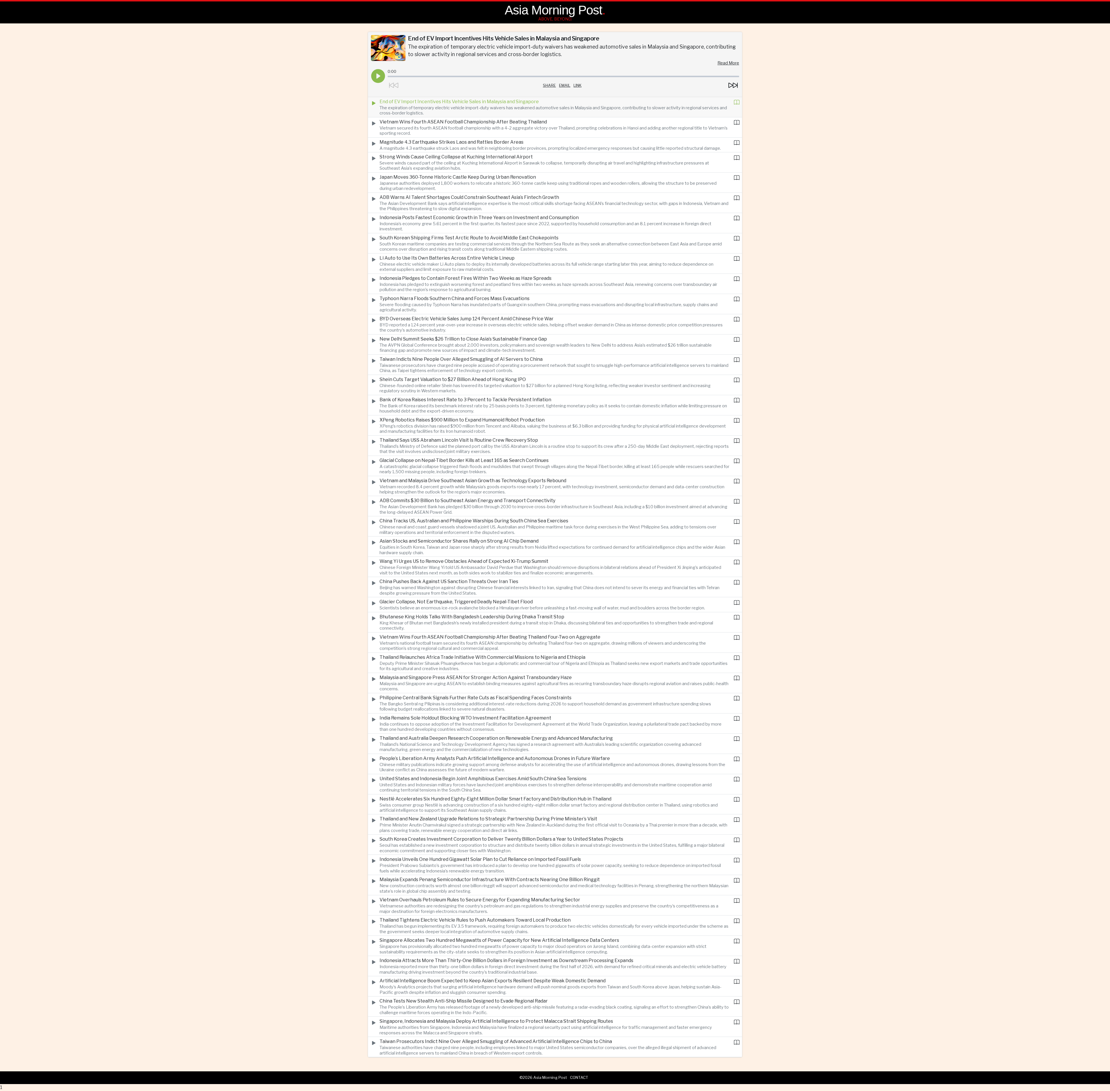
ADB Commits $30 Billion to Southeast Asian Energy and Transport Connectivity (467, 500)
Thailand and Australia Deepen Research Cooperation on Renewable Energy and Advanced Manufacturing (496, 738)
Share (549, 85)
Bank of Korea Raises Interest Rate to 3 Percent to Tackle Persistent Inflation (465, 399)
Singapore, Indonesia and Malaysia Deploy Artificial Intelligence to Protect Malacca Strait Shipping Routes (496, 1021)
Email (564, 85)
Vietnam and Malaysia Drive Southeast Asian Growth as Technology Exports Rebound (473, 480)
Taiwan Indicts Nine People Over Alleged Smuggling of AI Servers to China (461, 359)
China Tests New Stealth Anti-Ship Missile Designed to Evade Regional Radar (464, 1001)
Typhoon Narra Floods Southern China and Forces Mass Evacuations (455, 298)
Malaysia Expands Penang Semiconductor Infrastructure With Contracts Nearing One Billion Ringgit (490, 879)
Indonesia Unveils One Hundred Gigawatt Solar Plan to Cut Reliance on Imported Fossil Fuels (480, 859)
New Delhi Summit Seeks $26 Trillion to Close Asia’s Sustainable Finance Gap (463, 339)
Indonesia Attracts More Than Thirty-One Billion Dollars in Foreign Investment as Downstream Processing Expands (506, 960)
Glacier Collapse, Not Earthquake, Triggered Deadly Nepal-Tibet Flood (456, 601)
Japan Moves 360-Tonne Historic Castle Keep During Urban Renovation (458, 177)
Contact (579, 1077)
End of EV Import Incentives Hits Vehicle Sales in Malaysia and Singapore (459, 101)
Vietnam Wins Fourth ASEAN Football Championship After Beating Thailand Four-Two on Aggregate (490, 637)
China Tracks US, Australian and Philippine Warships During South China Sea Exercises (474, 521)
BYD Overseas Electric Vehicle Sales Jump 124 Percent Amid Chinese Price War (467, 318)
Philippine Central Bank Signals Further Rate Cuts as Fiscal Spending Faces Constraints (475, 697)
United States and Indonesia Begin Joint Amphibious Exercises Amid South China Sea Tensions (483, 778)
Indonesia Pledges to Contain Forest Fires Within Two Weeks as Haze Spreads (466, 278)
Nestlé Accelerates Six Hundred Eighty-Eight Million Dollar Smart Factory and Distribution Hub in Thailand (495, 799)
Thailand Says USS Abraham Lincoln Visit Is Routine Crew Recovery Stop (459, 440)
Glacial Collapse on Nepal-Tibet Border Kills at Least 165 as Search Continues (464, 460)
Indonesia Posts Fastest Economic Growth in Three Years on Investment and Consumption (479, 217)
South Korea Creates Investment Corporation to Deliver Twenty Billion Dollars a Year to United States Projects (501, 839)
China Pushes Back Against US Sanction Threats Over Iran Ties (449, 581)
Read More (728, 63)
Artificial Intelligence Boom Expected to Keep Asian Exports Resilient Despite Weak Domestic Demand (493, 980)
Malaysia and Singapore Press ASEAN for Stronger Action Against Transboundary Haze (476, 677)
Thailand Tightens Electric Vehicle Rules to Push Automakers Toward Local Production (475, 920)
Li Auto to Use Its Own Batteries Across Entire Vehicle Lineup (447, 258)
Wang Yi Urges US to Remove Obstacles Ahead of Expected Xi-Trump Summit (464, 561)
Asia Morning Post (553, 10)
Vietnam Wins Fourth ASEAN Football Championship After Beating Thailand (463, 122)
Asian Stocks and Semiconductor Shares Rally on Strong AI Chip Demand (459, 541)
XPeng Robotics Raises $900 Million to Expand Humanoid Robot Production (462, 420)
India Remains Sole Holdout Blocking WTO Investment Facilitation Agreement (465, 718)
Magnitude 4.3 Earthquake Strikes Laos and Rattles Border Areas (451, 142)
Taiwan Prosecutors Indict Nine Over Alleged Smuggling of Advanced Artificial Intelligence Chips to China (496, 1041)
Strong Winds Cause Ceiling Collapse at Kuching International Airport (456, 157)
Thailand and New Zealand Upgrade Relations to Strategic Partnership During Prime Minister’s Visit (488, 819)
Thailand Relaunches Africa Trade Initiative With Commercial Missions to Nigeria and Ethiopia (482, 657)
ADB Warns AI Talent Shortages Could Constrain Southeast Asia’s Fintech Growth (469, 197)
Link (578, 85)
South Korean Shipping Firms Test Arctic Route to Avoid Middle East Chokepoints (469, 238)
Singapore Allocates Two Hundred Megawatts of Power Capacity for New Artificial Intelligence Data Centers (499, 940)
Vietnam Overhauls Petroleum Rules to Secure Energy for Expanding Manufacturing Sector (480, 900)
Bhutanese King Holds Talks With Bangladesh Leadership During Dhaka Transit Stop (472, 617)
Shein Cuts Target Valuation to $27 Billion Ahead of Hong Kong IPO (453, 379)
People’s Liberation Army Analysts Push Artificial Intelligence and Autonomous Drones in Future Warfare (495, 758)
